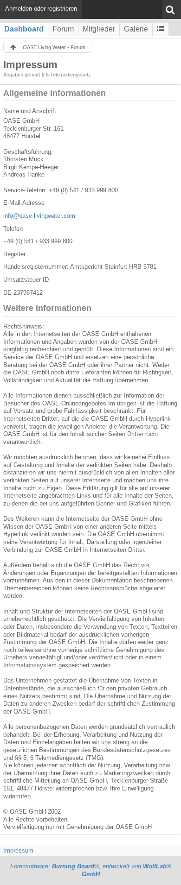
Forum (63, 29)
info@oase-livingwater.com (39, 215)
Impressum (18, 850)
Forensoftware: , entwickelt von (90, 870)
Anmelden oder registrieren (41, 8)
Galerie (136, 29)
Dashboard (24, 29)
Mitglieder (99, 29)
